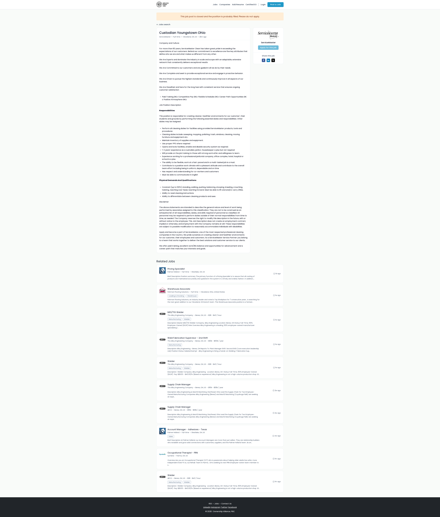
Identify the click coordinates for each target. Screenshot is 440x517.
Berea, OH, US (200, 315)
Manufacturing (175, 319)
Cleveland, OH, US (190, 37)
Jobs (215, 4)
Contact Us (226, 503)
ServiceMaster (165, 37)
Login (263, 4)
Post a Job (275, 4)
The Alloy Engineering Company (180, 315)
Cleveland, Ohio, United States (213, 292)
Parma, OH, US (182, 456)
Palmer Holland (173, 272)
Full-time (176, 37)
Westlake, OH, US (198, 272)
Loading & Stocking (176, 296)
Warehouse (192, 296)
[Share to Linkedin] (268, 60)
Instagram (215, 507)
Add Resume (238, 4)
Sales (171, 436)
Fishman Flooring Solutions (178, 292)
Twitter (224, 507)
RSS (210, 503)
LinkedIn (206, 507)
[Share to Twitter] (273, 60)
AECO (170, 410)
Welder (187, 319)
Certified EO (251, 4)
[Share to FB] (263, 60)
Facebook (232, 507)
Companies (224, 4)
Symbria (171, 456)
